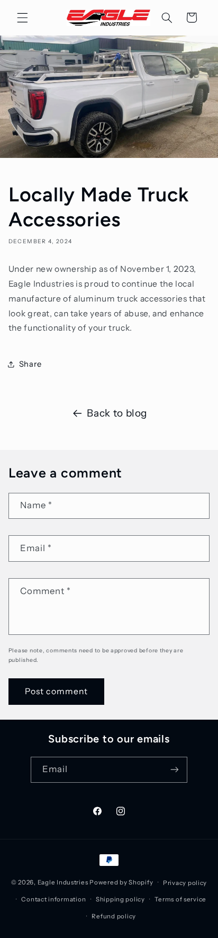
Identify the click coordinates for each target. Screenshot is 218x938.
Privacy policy (185, 883)
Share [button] (30, 364)
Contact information (53, 899)
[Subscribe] (174, 770)
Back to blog (117, 413)
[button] (22, 17)
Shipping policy (120, 899)
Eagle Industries (63, 882)
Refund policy (114, 916)
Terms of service (180, 899)
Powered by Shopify (121, 882)
